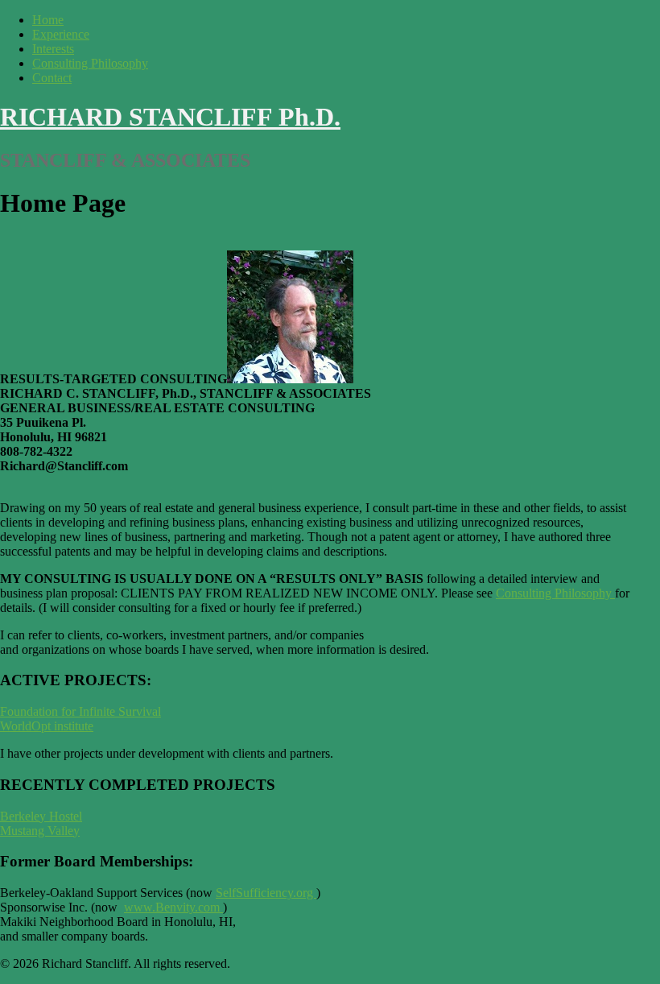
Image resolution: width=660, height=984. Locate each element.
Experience (60, 34)
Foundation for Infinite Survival (80, 711)
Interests (53, 49)
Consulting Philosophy (90, 63)
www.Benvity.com (172, 907)
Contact (52, 78)
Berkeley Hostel (41, 816)
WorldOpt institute (46, 726)
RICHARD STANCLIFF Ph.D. (170, 116)
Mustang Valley (40, 830)
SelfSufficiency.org (266, 892)
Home (48, 20)
